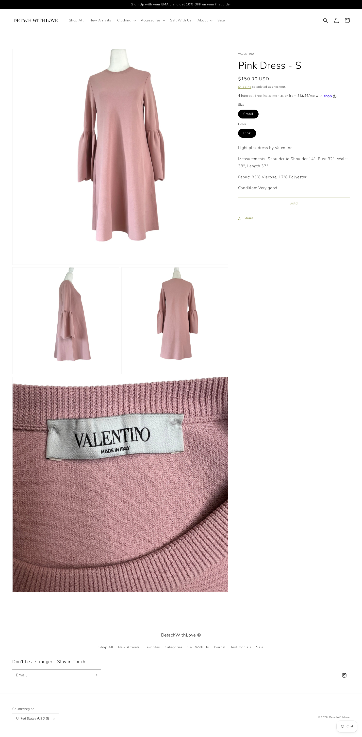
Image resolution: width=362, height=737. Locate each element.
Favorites (152, 647)
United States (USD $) (32, 718)
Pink (247, 133)
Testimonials (240, 647)
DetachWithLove (339, 717)
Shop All (106, 647)
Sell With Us (198, 647)
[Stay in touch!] (95, 675)
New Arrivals (129, 647)
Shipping (244, 87)
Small (248, 114)
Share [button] (248, 218)
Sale (259, 647)
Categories (173, 647)
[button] (126, 20)
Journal (220, 647)
